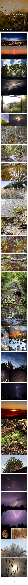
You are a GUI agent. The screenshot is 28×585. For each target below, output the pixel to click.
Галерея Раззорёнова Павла (12, 3)
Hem (3, 30)
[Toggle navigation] (4, 5)
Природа (9, 30)
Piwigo (17, 582)
